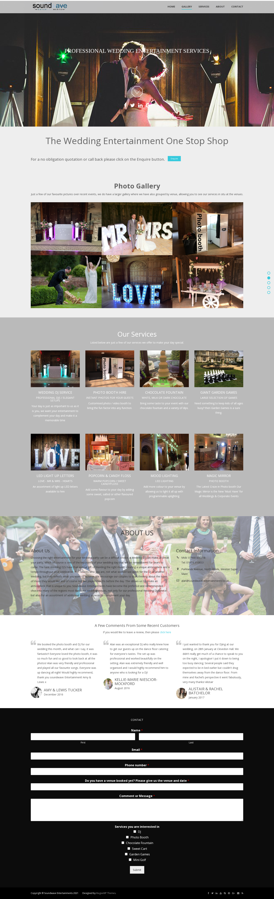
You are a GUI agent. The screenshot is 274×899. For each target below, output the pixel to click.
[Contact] (268, 292)
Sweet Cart (139, 849)
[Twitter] (212, 893)
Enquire (174, 158)
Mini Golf (139, 860)
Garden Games (139, 854)
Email (137, 750)
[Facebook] (208, 893)
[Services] (268, 282)
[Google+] (233, 893)
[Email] (238, 893)
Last (191, 742)
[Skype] (225, 893)
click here (165, 632)
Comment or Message (137, 796)
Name (137, 730)
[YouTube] (221, 893)
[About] (268, 287)
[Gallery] (268, 277)
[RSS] (242, 893)
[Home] (268, 273)
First (83, 742)
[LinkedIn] (217, 893)
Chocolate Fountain (139, 843)
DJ (139, 832)
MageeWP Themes (106, 893)
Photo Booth (139, 837)
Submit (137, 870)
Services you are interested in (137, 827)
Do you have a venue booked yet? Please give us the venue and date (137, 781)
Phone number (137, 765)
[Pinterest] (229, 893)
